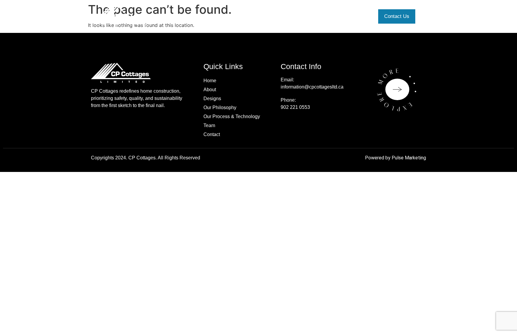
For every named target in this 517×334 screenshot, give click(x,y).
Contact (211, 134)
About (209, 89)
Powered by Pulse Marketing (395, 158)
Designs (212, 98)
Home (209, 80)
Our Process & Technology (231, 116)
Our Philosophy (219, 107)
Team (209, 125)
